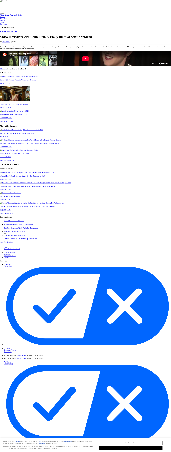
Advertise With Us (10, 256)
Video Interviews (8, 31)
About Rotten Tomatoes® (12, 249)
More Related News (6, 121)
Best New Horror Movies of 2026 (14, 235)
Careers (6, 257)
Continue (130, 448)
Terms (39, 441)
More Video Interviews (7, 160)
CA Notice (7, 348)
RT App (2, 20)
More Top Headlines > (7, 242)
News (2, 22)
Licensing (7, 254)
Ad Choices (7, 264)
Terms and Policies (10, 350)
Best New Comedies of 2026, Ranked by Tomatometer (21, 228)
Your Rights (41, 443)
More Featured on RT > (7, 213)
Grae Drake (6, 42)
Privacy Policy (8, 266)
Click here (3, 69)
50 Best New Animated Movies (14, 221)
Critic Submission (9, 252)
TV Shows (3, 18)
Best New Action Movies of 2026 (14, 231)
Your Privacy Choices (12, 346)
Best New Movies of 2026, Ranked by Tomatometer (20, 239)
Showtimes (3, 24)
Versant (18, 441)
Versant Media (21, 355)
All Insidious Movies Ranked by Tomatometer (18, 224)
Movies (2, 17)
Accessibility (8, 352)
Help (5, 247)
